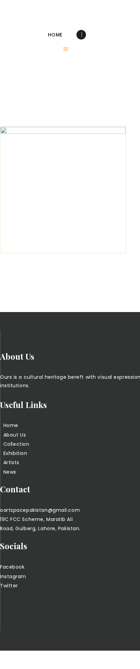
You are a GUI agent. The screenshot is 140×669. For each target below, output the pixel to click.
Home (10, 425)
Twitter (9, 585)
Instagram (13, 576)
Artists (11, 462)
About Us (14, 434)
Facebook (12, 567)
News (9, 472)
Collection (16, 444)
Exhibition (15, 453)
